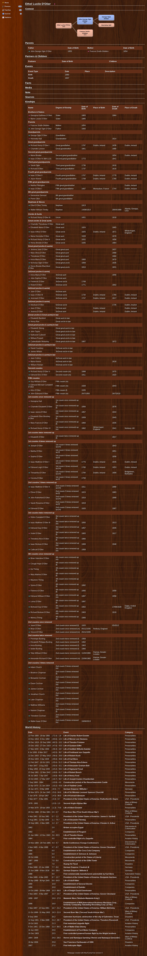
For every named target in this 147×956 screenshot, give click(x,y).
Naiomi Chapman (37, 710)
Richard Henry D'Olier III (40, 217)
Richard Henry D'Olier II (40, 239)
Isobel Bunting (36, 649)
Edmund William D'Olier (40, 596)
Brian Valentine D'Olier (39, 558)
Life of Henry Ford (71, 776)
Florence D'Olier (37, 591)
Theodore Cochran (38, 716)
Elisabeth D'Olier (37, 437)
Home (6, 3)
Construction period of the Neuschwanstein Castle (85, 782)
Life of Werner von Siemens (76, 739)
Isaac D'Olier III (36, 295)
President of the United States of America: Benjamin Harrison (90, 877)
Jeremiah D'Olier (37, 298)
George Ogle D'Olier (38, 135)
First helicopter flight (72, 945)
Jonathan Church (37, 694)
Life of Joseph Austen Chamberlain (79, 779)
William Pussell (36, 338)
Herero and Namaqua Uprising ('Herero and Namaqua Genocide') (92, 938)
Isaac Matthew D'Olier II (40, 487)
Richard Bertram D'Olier (40, 612)
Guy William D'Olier (38, 381)
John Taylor (35, 331)
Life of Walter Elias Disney (75, 927)
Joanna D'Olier (36, 312)
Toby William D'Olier (38, 653)
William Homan (36, 365)
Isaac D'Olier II (36, 175)
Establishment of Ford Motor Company (80, 930)
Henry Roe (34, 321)
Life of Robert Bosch (73, 772)
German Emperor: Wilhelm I (75, 789)
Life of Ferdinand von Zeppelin (77, 752)
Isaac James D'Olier (38, 412)
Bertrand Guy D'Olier (38, 607)
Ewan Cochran (36, 683)
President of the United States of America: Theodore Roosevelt (91, 920)
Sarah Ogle (35, 165)
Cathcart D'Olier (37, 550)
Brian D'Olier (35, 629)
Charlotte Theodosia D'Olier (41, 224)
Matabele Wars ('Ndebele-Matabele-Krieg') (82, 898)
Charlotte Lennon (37, 149)
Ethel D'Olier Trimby (38, 205)
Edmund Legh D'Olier (39, 467)
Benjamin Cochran (38, 678)
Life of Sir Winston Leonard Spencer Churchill (83, 792)
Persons (7, 6)
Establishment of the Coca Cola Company (82, 851)
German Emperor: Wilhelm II (76, 871)
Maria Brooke (35, 155)
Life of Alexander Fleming (75, 820)
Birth (30, 75)
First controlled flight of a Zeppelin (78, 839)
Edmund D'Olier (37, 508)
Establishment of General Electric (78, 884)
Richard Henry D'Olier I (39, 145)
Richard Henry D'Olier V (40, 371)
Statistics (7, 17)
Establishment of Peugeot (75, 832)
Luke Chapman (36, 700)
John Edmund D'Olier (39, 394)
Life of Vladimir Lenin (73, 786)
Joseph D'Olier (36, 446)
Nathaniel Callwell (38, 335)
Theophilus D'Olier (38, 473)
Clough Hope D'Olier (39, 564)
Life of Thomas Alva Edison (75, 762)
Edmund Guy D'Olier (38, 528)
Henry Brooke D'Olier (39, 243)
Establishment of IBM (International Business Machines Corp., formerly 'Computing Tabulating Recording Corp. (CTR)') (90, 904)
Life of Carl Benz (71, 759)
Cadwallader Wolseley (39, 341)
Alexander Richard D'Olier (41, 658)
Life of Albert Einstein (73, 808)
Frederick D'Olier (37, 282)
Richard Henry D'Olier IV (40, 428)
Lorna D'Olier (35, 601)
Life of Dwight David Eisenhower (78, 891)
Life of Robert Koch (72, 756)
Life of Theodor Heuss (73, 835)
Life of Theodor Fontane (74, 742)
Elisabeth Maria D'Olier (39, 227)
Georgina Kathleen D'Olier (41, 115)
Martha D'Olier (36, 451)
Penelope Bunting (37, 639)
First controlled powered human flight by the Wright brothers (90, 933)
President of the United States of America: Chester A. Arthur (89, 823)
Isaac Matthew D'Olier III (40, 523)
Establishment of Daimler (74, 887)
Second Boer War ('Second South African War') (84, 912)
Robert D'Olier (36, 285)
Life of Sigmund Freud (73, 769)
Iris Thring (34, 569)
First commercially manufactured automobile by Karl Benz (89, 874)
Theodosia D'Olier (37, 256)
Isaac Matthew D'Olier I (39, 462)
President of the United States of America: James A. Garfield (89, 816)
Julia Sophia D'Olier (38, 278)
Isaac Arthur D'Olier (38, 232)
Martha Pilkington (37, 185)
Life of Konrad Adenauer (74, 796)
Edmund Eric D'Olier (38, 375)
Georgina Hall (36, 401)
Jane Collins (35, 358)
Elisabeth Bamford (38, 318)
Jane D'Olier (35, 292)
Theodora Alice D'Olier (39, 539)
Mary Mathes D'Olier (38, 574)
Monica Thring (36, 618)
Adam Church (36, 667)
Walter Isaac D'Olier (38, 721)
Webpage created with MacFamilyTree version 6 (85, 953)
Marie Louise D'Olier (38, 119)
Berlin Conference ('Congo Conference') (81, 843)
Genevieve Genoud (38, 195)
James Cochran (36, 689)
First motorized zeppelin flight (76, 923)
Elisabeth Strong (37, 328)
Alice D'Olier (35, 390)
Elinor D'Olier (35, 492)
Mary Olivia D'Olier (38, 253)
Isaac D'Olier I (36, 189)
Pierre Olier (35, 199)
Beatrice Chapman (38, 673)
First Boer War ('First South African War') (81, 812)
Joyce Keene (35, 179)
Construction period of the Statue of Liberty (82, 857)
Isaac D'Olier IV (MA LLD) (40, 159)
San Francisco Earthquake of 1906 (78, 942)
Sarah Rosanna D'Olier (39, 503)
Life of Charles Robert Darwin (76, 736)
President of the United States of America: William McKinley (89, 908)
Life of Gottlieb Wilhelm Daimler (77, 749)
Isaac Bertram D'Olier (39, 544)
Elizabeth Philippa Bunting (41, 642)
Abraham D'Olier (37, 305)
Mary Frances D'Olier (39, 423)
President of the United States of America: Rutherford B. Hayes (91, 799)
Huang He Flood (71, 864)
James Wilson (36, 351)
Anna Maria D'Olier (38, 259)
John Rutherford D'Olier (40, 498)
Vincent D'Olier (36, 632)
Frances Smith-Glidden (99, 51)
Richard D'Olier (36, 169)
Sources (7, 14)
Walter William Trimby (39, 210)
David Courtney (36, 348)
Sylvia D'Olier (36, 585)
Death (30, 78)
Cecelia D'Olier (36, 478)
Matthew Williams (37, 705)
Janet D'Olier (35, 625)
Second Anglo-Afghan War (75, 803)
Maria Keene (35, 361)
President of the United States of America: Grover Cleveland (89, 847)
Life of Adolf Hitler (71, 881)
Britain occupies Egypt (73, 827)
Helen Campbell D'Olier (40, 517)
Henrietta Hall (36, 139)
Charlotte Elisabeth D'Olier (41, 407)
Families (7, 10)
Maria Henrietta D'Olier (39, 236)
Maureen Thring (37, 580)
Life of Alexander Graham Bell (76, 766)
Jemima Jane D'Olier (39, 249)
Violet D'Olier (35, 533)
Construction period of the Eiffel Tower (80, 861)
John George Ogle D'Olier (41, 51)
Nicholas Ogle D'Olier (39, 263)
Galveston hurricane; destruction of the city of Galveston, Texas (91, 917)
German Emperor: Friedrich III (76, 867)
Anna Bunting (36, 645)
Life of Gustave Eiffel (72, 746)
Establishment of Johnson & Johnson (80, 854)
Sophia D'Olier (36, 456)
